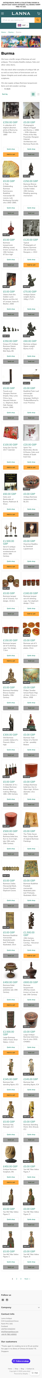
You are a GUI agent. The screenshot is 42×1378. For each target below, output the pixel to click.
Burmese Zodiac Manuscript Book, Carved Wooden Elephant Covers (9, 887)
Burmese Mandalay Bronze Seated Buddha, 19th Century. (10, 694)
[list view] (38, 94)
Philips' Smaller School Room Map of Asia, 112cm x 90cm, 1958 (30, 694)
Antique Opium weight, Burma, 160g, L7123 (29, 296)
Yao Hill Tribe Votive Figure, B (31, 1255)
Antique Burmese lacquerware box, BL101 (30, 499)
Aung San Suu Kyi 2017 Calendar (10, 448)
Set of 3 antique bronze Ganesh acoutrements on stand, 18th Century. (9, 551)
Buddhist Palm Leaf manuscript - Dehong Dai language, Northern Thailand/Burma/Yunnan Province (31, 397)
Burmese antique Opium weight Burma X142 (30, 346)
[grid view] (33, 94)
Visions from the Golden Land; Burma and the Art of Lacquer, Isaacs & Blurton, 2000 (10, 299)
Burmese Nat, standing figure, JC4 (31, 1083)
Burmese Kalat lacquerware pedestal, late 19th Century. (10, 988)
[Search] (38, 20)
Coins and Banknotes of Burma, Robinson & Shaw (10, 500)
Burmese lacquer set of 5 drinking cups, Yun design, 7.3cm (9, 646)
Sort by (5, 94)
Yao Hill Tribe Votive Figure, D (31, 1213)
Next (26, 1279)
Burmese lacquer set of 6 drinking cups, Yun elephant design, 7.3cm (30, 599)
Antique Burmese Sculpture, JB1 (10, 1170)
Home (3, 32)
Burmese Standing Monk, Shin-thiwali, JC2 (30, 1126)
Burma (11, 32)
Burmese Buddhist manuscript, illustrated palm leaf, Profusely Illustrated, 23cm (10, 940)
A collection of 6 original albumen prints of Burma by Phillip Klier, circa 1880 (10, 130)
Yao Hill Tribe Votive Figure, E (10, 1213)
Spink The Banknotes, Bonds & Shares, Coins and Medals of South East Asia (31, 452)
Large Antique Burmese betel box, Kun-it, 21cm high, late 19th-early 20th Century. (10, 839)
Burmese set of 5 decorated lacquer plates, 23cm (30, 645)
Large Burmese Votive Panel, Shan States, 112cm (10, 1039)
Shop (16, 1369)
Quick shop (11, 149)
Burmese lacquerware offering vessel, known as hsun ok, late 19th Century (30, 990)
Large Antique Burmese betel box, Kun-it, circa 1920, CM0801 (30, 1038)
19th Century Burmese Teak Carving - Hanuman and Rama (31, 941)
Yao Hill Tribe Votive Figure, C (10, 1255)
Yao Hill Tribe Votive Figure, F (31, 1170)
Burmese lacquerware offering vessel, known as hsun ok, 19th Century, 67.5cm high (10, 248)
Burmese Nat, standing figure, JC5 (10, 1083)
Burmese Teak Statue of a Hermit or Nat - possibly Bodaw (30, 741)
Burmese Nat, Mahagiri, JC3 (8, 1125)
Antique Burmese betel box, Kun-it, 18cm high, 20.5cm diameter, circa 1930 (30, 789)
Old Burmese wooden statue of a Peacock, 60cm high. (10, 741)
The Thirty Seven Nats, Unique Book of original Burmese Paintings (30, 837)
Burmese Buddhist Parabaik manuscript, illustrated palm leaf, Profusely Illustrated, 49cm (30, 889)
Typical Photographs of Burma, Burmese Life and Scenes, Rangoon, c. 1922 (30, 247)
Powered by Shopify (21, 1374)
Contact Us (30, 1369)
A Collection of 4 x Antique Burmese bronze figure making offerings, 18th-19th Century (10, 789)
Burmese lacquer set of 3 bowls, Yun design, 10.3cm (10, 598)
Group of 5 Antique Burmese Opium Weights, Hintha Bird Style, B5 (10, 347)
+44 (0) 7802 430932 (9, 1334)
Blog (22, 1369)
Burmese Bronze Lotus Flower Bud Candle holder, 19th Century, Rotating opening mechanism (30, 190)
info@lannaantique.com (9, 1332)
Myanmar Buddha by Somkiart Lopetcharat (30, 546)
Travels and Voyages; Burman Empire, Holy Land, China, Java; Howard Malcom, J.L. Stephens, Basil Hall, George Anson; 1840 (10, 399)
